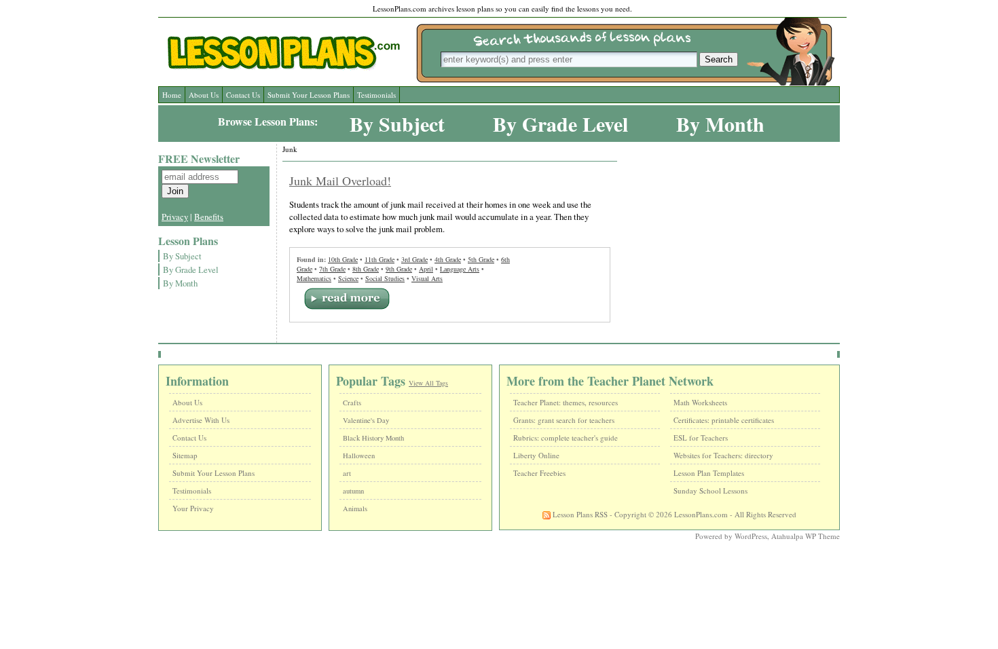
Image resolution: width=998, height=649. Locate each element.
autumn (353, 491)
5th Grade (481, 259)
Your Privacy (193, 508)
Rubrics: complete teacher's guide (565, 437)
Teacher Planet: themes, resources (565, 402)
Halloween (359, 455)
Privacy (175, 216)
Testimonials (376, 95)
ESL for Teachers (700, 437)
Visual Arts (427, 278)
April (426, 269)
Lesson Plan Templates (708, 473)
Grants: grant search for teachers (563, 420)
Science (348, 278)
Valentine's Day (366, 420)
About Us (204, 95)
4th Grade (448, 259)
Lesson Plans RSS (579, 514)
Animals (355, 508)
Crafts (352, 402)
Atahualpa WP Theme (805, 536)
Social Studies (385, 278)
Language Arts (459, 269)
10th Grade (343, 259)
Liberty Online (536, 455)
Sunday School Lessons (710, 490)
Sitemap (185, 455)
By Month (720, 123)
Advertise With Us (200, 420)
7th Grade (332, 269)
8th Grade (365, 269)
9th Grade (399, 269)
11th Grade (379, 259)
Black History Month (373, 438)
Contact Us (243, 95)
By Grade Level (560, 123)
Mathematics (314, 278)
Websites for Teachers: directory (723, 455)
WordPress (751, 536)
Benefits (208, 216)
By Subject (397, 123)
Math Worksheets (700, 402)
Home (171, 95)
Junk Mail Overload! (340, 180)
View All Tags (428, 383)
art (347, 473)
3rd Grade (414, 259)
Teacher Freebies (539, 473)
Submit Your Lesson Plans (308, 95)
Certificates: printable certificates (723, 420)
